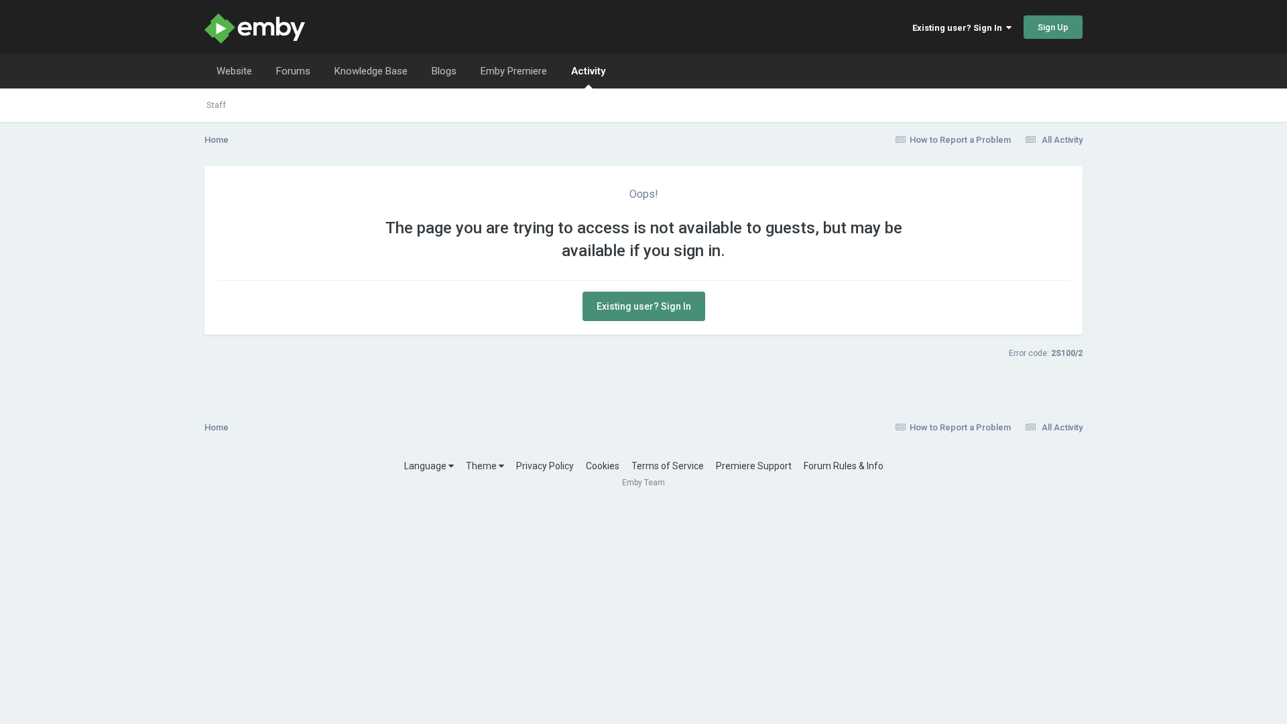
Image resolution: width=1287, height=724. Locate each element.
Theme (482, 466)
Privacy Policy (545, 466)
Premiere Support (754, 466)
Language (426, 466)
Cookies (602, 466)
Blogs (444, 71)
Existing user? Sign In (959, 28)
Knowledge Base (371, 71)
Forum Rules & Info (843, 466)
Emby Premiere (514, 71)
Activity (588, 71)
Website (234, 71)
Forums (293, 71)
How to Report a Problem (960, 140)
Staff (216, 105)
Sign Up (1053, 27)
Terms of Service (667, 466)
